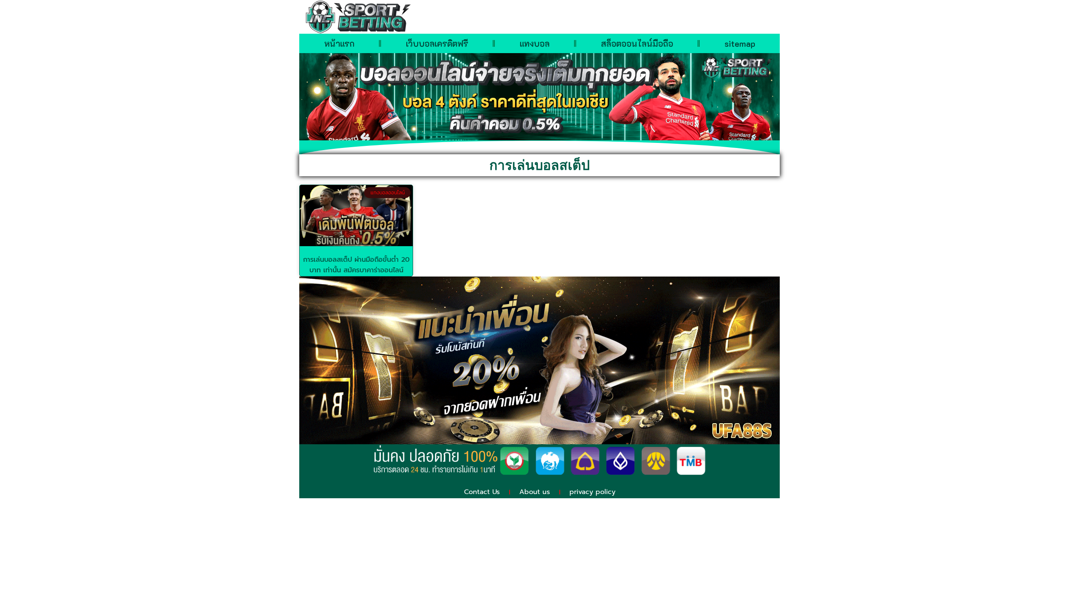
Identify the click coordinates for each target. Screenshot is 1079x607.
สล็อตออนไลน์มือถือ (637, 43)
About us (534, 492)
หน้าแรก (339, 43)
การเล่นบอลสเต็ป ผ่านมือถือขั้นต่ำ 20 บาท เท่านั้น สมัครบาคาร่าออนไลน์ (356, 265)
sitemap (740, 43)
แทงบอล (535, 43)
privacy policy (592, 492)
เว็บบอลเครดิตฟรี (437, 43)
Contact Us (482, 492)
